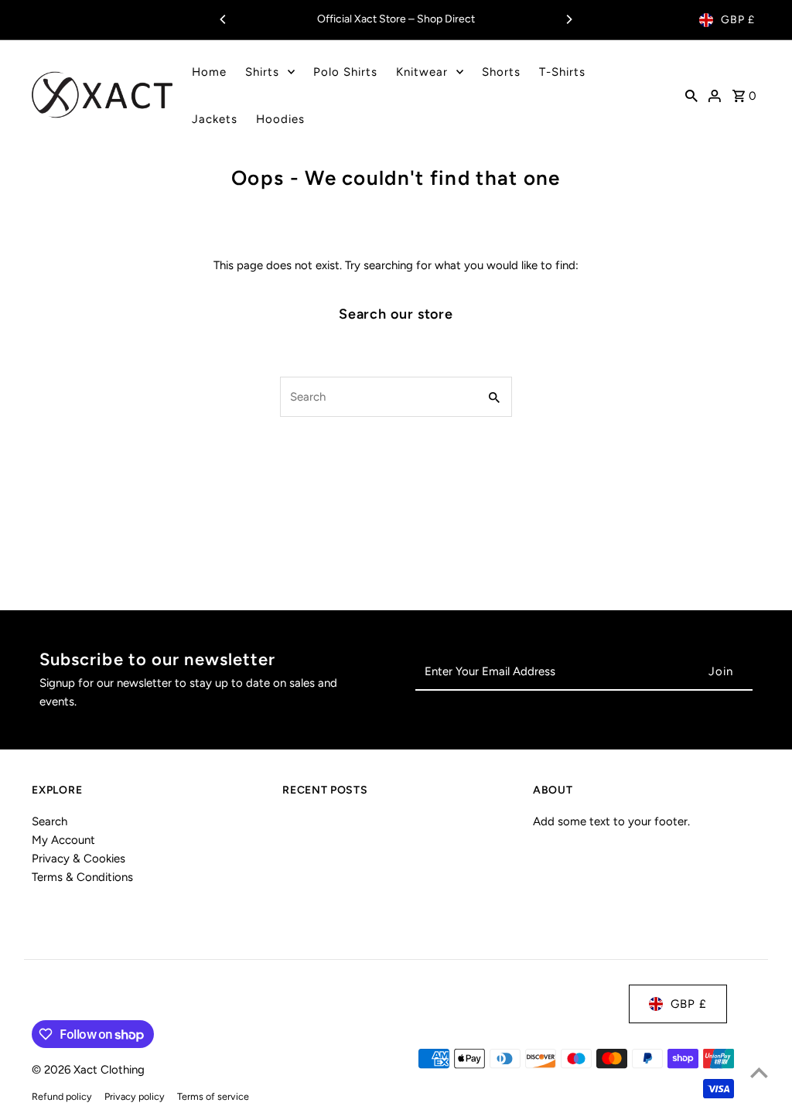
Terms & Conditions (82, 877)
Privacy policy (134, 1096)
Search (49, 821)
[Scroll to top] (759, 1072)
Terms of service (213, 1096)
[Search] (691, 95)
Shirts (262, 72)
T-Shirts (562, 72)
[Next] (568, 19)
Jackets (214, 119)
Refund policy (62, 1096)
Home (209, 72)
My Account (63, 840)
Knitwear (422, 72)
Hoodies (280, 119)
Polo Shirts (345, 72)
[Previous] (223, 19)
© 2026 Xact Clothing (88, 1070)
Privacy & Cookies (78, 858)
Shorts (501, 72)
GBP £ (738, 19)
